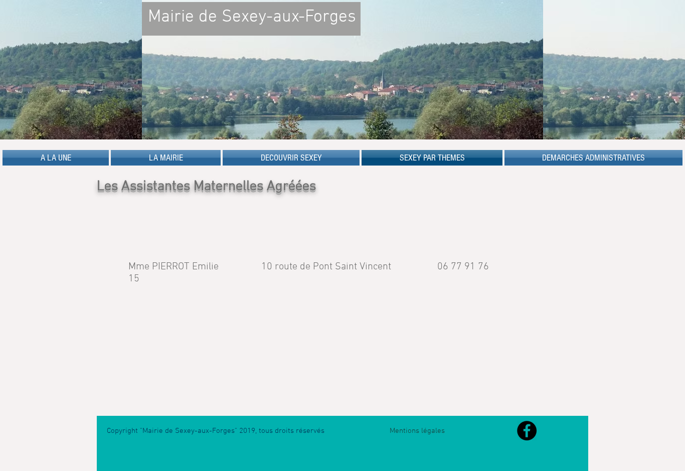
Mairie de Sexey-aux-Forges (252, 17)
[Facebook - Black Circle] (527, 430)
